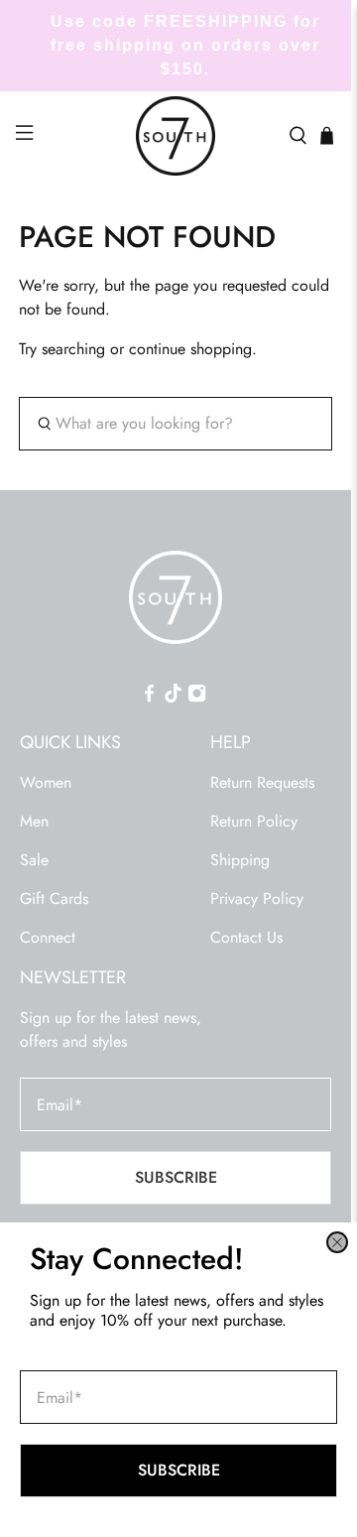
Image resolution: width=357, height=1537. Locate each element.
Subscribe (179, 1470)
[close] (337, 1242)
